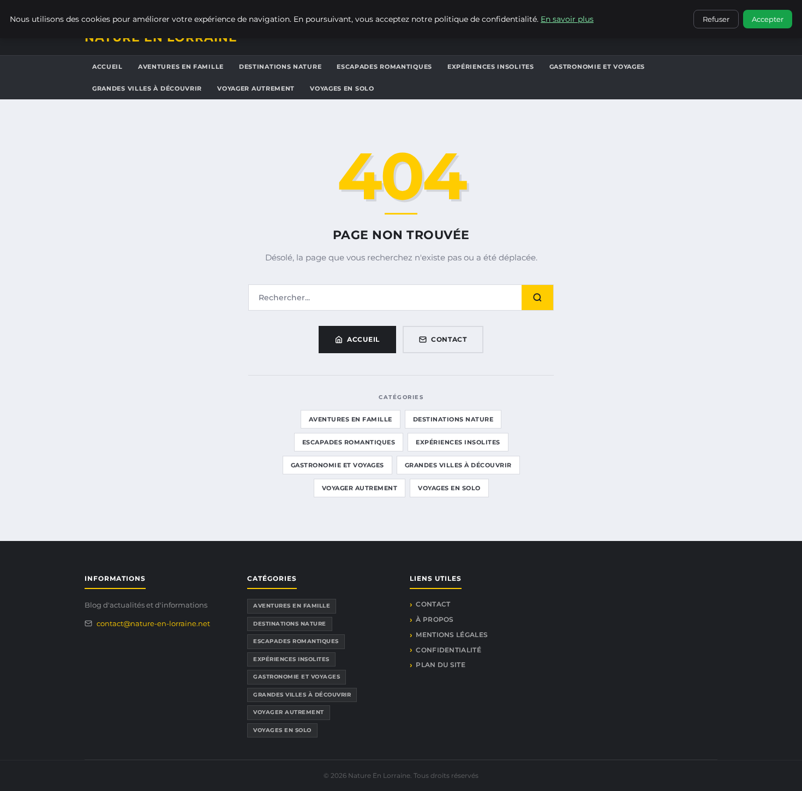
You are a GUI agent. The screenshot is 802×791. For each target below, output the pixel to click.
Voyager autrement (256, 88)
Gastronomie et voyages (597, 66)
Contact (449, 339)
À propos (434, 619)
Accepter (767, 19)
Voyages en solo (342, 88)
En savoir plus (567, 19)
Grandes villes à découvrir (147, 88)
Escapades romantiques (384, 66)
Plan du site (440, 665)
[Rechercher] (537, 297)
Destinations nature (280, 66)
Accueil (107, 66)
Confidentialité (448, 650)
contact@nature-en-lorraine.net (153, 623)
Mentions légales (452, 635)
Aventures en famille (181, 66)
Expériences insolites (490, 66)
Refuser (716, 19)
